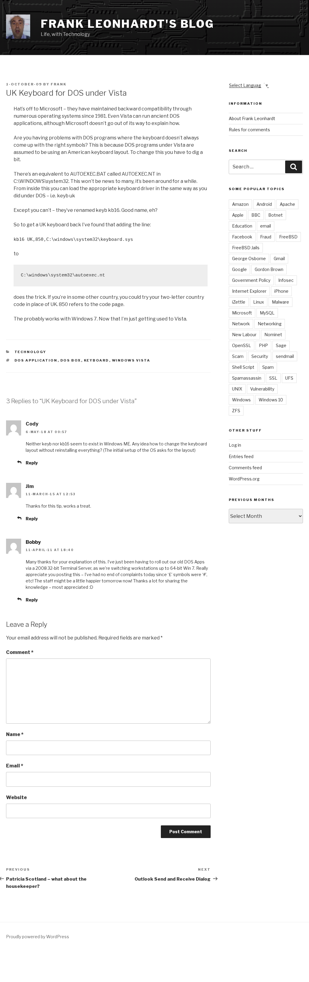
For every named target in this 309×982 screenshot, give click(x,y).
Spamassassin (246, 378)
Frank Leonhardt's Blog (127, 23)
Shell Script (243, 367)
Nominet (273, 334)
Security (259, 356)
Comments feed (245, 467)
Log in (235, 445)
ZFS (236, 410)
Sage (281, 345)
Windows (241, 399)
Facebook (242, 236)
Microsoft (242, 312)
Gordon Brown (269, 269)
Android (264, 204)
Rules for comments (249, 129)
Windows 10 (271, 399)
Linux (258, 301)
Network (241, 323)
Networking (270, 323)
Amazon (240, 204)
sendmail (285, 356)
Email (14, 766)
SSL (273, 378)
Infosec (286, 280)
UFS (289, 378)
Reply (32, 462)
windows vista (131, 360)
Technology (30, 352)
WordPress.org (244, 478)
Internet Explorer (249, 291)
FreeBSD (288, 236)
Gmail (279, 258)
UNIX (237, 388)
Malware (280, 301)
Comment (19, 652)
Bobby (33, 542)
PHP (263, 345)
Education (242, 225)
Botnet (275, 215)
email (265, 225)
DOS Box (70, 360)
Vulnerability (262, 388)
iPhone (281, 291)
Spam (268, 367)
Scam (238, 356)
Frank (58, 84)
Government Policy (251, 280)
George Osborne (249, 258)
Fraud (265, 236)
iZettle (238, 301)
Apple (238, 215)
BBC (255, 215)
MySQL (267, 312)
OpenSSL (241, 345)
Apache (287, 204)
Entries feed (241, 456)
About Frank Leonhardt (252, 118)
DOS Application (36, 360)
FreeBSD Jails (246, 247)
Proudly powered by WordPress (37, 936)
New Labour (244, 334)
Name (15, 734)
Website (16, 797)
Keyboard (96, 360)
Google (239, 269)
